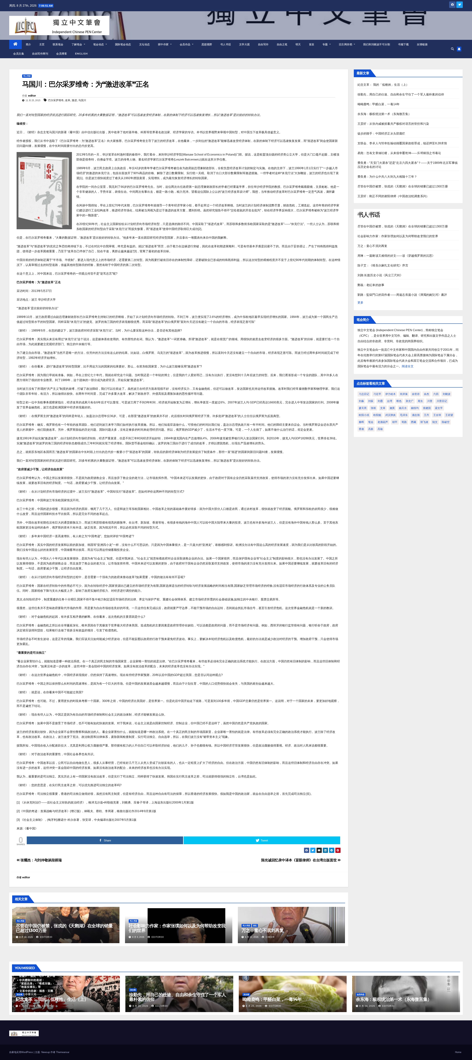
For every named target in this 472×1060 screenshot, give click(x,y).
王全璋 (437, 415)
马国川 (82, 100)
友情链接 (422, 44)
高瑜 (380, 429)
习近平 (377, 394)
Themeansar (62, 1052)
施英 (392, 408)
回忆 (255, 926)
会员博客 (61, 53)
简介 (28, 44)
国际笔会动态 (123, 44)
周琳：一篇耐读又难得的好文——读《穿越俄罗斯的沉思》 (396, 255)
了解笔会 (77, 44)
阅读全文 (408, 366)
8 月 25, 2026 (254, 1006)
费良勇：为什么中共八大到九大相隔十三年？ (387, 176)
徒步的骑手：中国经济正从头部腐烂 (381, 133)
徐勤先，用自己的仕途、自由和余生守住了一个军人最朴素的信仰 (401, 94)
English (81, 53)
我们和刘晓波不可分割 (376, 44)
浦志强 (416, 415)
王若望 (449, 415)
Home (458, 1052)
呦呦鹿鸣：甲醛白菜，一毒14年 (379, 104)
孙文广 (410, 401)
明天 (298, 44)
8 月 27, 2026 (27, 1006)
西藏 (413, 422)
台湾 (389, 401)
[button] (452, 48)
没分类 (19, 994)
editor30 (45, 937)
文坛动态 (144, 44)
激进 (74, 100)
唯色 (399, 401)
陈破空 (446, 422)
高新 (370, 429)
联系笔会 (58, 44)
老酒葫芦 (383, 422)
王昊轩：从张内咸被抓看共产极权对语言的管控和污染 (393, 123)
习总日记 (364, 394)
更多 (360, 302)
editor (32, 95)
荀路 (404, 422)
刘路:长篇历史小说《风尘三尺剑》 (380, 275)
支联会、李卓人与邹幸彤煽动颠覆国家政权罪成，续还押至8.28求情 (402, 143)
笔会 (370, 422)
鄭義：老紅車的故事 (371, 285)
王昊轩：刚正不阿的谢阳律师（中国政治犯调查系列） (393, 196)
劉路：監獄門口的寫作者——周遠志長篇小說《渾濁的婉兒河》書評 (402, 294)
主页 (42, 44)
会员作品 (185, 44)
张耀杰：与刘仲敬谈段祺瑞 (41, 860)
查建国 (427, 408)
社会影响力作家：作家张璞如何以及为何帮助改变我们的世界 (177, 928)
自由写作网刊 (40, 53)
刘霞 (380, 401)
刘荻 (370, 401)
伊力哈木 (390, 394)
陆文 (435, 422)
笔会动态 (99, 44)
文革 (382, 408)
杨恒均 (415, 408)
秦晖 (361, 422)
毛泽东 (404, 415)
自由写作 (263, 44)
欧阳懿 (377, 415)
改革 (67, 100)
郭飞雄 (424, 422)
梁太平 (439, 408)
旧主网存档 (346, 44)
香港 (361, 429)
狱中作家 (164, 44)
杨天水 (403, 408)
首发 (311, 44)
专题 (325, 44)
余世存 (416, 394)
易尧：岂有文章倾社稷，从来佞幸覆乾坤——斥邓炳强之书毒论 (399, 153)
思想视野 (207, 44)
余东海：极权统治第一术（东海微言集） (384, 114)
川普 (429, 401)
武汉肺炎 (390, 415)
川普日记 (442, 401)
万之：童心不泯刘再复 (263, 930)
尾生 (420, 401)
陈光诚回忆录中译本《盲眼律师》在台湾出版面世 (299, 860)
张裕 (373, 408)
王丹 (426, 415)
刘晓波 (446, 394)
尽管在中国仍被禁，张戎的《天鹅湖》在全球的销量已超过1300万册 (64, 928)
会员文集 (18, 53)
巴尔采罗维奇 (56, 100)
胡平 (394, 422)
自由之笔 (282, 44)
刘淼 (361, 401)
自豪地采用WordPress (21, 1052)
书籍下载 (403, 44)
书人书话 (225, 44)
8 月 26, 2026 (140, 1006)
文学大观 (244, 44)
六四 (435, 394)
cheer (270, 937)
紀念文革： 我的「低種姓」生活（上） (383, 84)
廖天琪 (363, 408)
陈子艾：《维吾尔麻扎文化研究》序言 (383, 265)
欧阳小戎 (364, 415)
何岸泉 (404, 394)
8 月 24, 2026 (367, 1006)
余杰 (426, 394)
